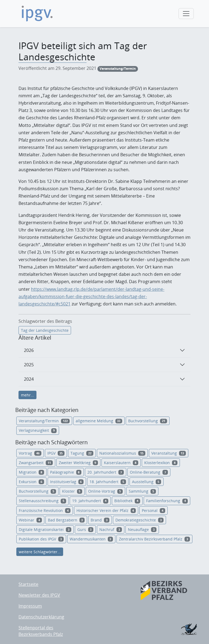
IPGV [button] (55, 453)
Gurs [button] (84, 529)
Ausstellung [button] (145, 481)
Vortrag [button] (29, 453)
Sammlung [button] (141, 491)
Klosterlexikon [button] (160, 462)
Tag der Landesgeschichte (45, 330)
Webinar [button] (29, 520)
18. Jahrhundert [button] (107, 481)
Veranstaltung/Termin (118, 68)
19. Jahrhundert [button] (89, 500)
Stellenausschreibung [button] (41, 500)
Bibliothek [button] (126, 500)
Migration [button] (30, 472)
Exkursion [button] (30, 481)
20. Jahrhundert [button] (104, 472)
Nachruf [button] (109, 529)
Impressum (30, 606)
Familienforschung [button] (166, 500)
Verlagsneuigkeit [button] (37, 430)
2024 (29, 379)
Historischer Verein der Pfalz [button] (105, 510)
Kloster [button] (71, 491)
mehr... (27, 395)
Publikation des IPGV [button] (40, 539)
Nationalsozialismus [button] (121, 453)
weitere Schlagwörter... (40, 551)
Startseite (28, 584)
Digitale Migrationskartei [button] (44, 529)
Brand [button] (99, 520)
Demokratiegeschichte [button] (138, 520)
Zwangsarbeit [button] (35, 462)
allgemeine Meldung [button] (98, 420)
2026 (29, 350)
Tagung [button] (80, 453)
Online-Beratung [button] (148, 472)
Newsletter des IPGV (39, 595)
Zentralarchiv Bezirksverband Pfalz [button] (153, 539)
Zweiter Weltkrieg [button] (77, 462)
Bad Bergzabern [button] (65, 520)
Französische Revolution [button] (44, 510)
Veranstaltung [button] (167, 453)
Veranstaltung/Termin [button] (43, 420)
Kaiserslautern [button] (120, 462)
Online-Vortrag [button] (104, 491)
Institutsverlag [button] (66, 481)
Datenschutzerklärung (41, 617)
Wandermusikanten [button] (90, 539)
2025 (29, 365)
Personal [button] (152, 510)
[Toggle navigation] (186, 13)
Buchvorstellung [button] (146, 420)
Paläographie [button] (65, 472)
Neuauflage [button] (141, 529)
